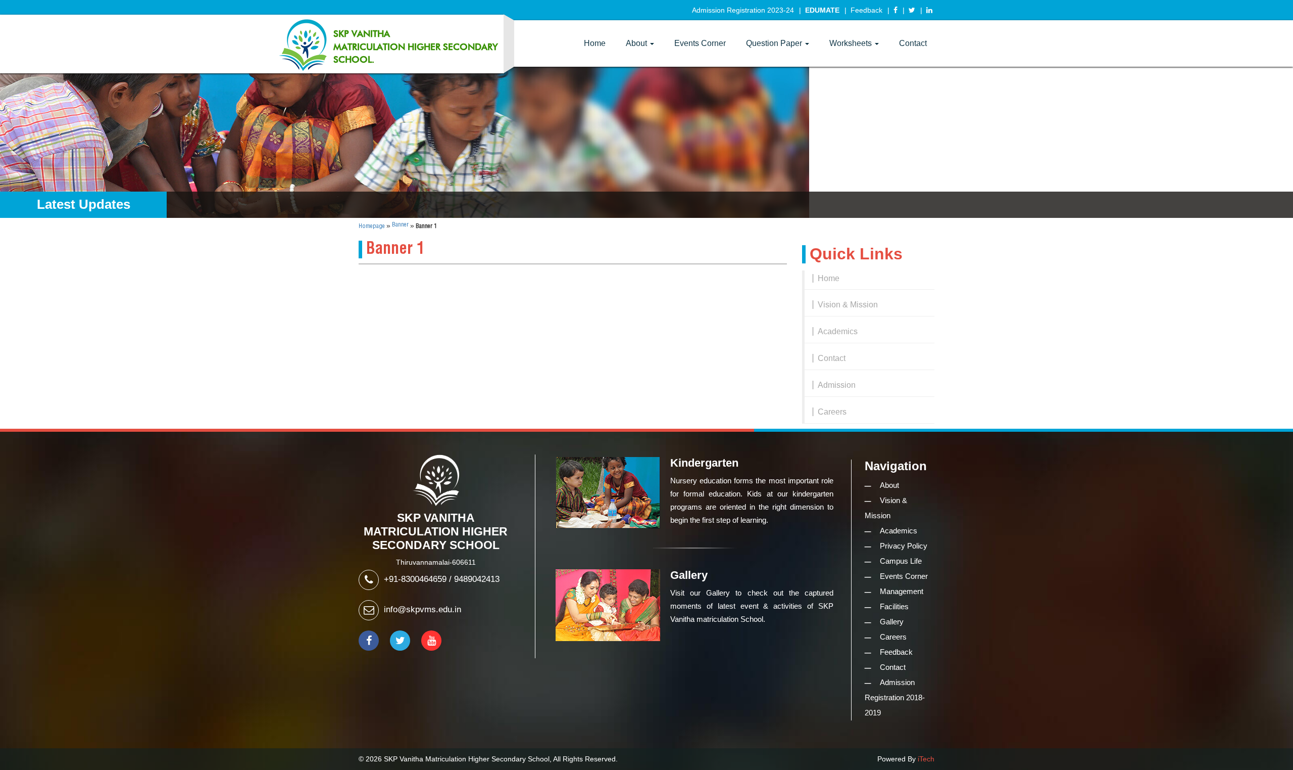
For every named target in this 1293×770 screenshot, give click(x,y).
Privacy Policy (903, 545)
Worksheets (851, 43)
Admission (837, 385)
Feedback (866, 10)
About (637, 43)
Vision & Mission (848, 304)
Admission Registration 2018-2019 (895, 697)
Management (901, 591)
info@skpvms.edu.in (422, 609)
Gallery (892, 621)
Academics (838, 331)
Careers (832, 411)
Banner (400, 225)
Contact (913, 43)
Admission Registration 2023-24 (743, 10)
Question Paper (775, 43)
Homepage (372, 226)
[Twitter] (912, 10)
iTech (926, 759)
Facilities (894, 606)
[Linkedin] (929, 10)
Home (595, 43)
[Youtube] (431, 640)
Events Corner (700, 43)
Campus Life (901, 561)
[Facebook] (895, 10)
